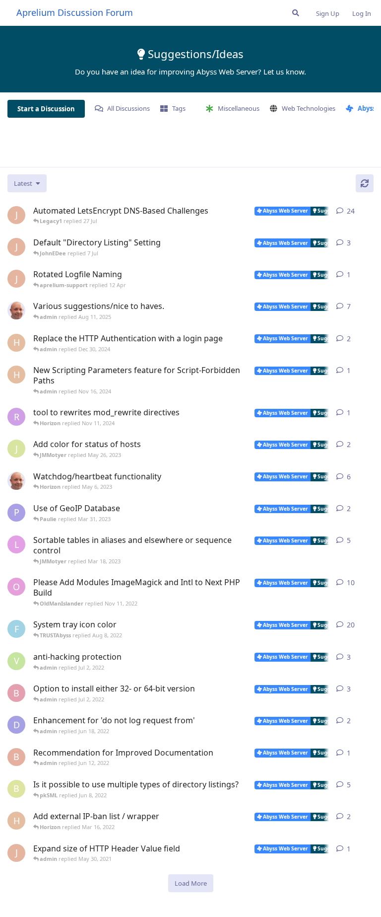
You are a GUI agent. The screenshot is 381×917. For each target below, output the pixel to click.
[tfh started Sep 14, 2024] (16, 310)
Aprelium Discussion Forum (74, 12)
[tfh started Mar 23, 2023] (16, 481)
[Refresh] (365, 183)
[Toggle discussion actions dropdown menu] (370, 211)
